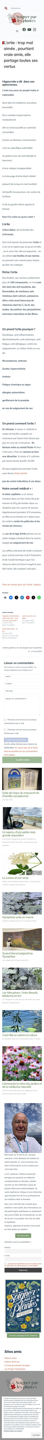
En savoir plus (23, 1235)
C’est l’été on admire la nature (19, 1035)
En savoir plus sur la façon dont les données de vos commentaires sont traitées (21, 751)
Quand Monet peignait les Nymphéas (17, 955)
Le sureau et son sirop (15, 877)
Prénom (7, 1247)
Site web (9, 691)
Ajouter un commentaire (16, 699)
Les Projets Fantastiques (15, 1369)
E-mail (9, 684)
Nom (8, 676)
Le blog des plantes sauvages (17, 1365)
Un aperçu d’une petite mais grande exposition (18, 833)
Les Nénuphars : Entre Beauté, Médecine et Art (20, 994)
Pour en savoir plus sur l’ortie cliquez (21, 584)
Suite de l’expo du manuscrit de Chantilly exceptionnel (20, 794)
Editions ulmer (11, 1358)
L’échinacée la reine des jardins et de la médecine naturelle (22, 1085)
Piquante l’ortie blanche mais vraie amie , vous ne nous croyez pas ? (10, 618)
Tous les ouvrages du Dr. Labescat (23, 1335)
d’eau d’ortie (21, 473)
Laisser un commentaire (16, 740)
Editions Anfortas (12, 1362)
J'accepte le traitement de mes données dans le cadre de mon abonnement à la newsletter (23, 1265)
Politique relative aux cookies (13, 1431)
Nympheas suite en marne (18, 917)
